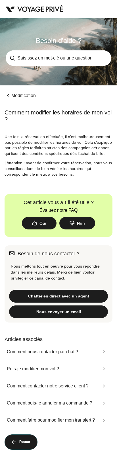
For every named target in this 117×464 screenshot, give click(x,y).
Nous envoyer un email (58, 311)
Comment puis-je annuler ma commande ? (49, 403)
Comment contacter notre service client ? (48, 385)
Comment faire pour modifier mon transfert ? (51, 420)
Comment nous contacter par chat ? (42, 351)
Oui (42, 223)
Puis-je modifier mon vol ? (33, 368)
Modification (23, 95)
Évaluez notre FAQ (58, 210)
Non (81, 223)
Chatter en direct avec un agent (58, 296)
